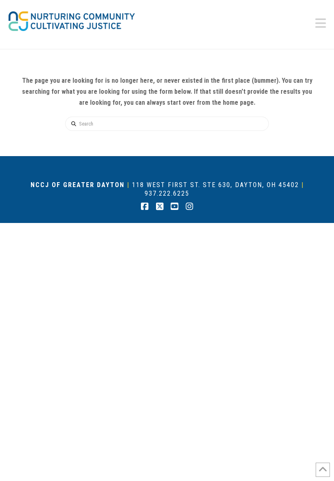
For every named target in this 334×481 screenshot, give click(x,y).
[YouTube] (174, 206)
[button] (320, 23)
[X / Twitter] (159, 206)
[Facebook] (144, 206)
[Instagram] (189, 206)
